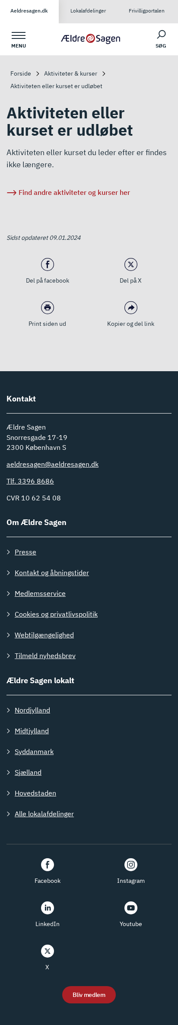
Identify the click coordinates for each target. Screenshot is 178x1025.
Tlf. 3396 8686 (30, 481)
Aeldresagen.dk (29, 10)
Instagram (131, 881)
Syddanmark (34, 751)
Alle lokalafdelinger (44, 813)
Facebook (47, 881)
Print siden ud (47, 324)
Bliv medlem (89, 995)
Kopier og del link (130, 324)
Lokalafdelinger (88, 10)
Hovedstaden (35, 793)
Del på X (131, 280)
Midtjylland (32, 730)
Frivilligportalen (147, 10)
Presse (25, 552)
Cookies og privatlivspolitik (56, 614)
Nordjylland (32, 710)
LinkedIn (47, 924)
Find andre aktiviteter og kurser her (74, 192)
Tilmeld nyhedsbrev (45, 655)
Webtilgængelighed (44, 634)
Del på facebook (47, 280)
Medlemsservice (40, 593)
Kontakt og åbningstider (52, 572)
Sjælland (28, 772)
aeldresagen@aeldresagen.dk (52, 464)
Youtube (131, 924)
